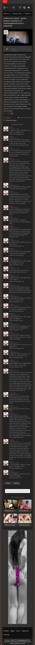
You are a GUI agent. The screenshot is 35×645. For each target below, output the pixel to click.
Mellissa (11, 267)
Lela (10, 147)
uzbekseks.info (7, 7)
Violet (11, 369)
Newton (11, 158)
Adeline (11, 239)
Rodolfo (11, 226)
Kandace (11, 413)
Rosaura (11, 471)
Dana (10, 184)
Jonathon (12, 360)
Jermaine (12, 313)
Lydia (10, 332)
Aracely (11, 248)
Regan (11, 405)
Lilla (10, 258)
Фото (18, 631)
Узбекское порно (11, 120)
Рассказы (6, 634)
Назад (8, 483)
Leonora (11, 295)
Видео (13, 631)
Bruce (11, 274)
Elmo (10, 284)
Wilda (11, 217)
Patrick (11, 304)
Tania (11, 461)
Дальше (16, 483)
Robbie (11, 127)
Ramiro (11, 351)
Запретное (25, 631)
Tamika (11, 137)
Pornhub (6, 631)
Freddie (11, 191)
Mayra (11, 206)
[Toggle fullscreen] (28, 49)
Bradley (11, 440)
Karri (10, 341)
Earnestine (12, 393)
